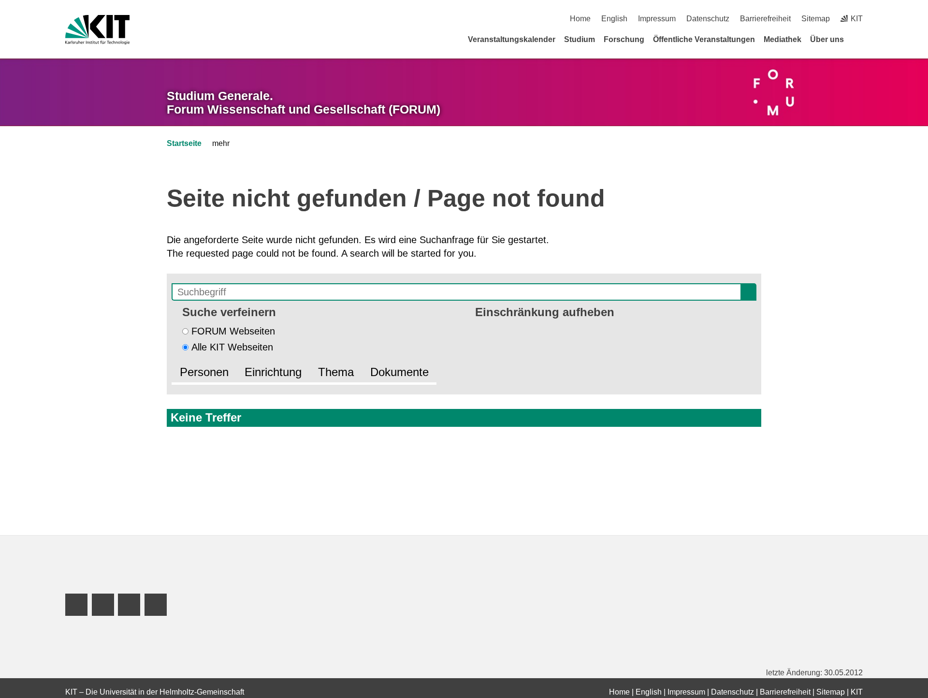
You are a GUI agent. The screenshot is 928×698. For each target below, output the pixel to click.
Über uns (827, 39)
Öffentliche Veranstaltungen (704, 39)
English (614, 19)
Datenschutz (707, 19)
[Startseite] (859, 39)
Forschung (624, 39)
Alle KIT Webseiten (232, 347)
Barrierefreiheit (765, 19)
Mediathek (782, 39)
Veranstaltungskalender (511, 39)
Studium (579, 39)
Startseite (184, 143)
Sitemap (815, 19)
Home (580, 19)
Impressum (657, 19)
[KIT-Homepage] (97, 29)
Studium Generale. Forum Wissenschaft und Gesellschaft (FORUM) (303, 102)
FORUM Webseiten (233, 331)
